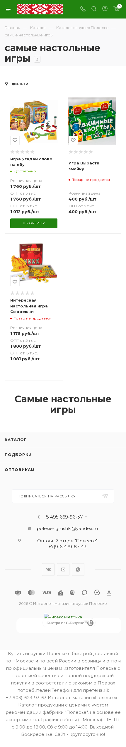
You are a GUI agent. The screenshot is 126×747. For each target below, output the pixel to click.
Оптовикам (20, 469)
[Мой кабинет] (105, 9)
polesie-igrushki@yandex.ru (67, 528)
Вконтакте (48, 569)
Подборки (18, 454)
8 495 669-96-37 (64, 517)
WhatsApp (78, 569)
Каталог (16, 439)
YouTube (63, 569)
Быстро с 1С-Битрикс (65, 622)
